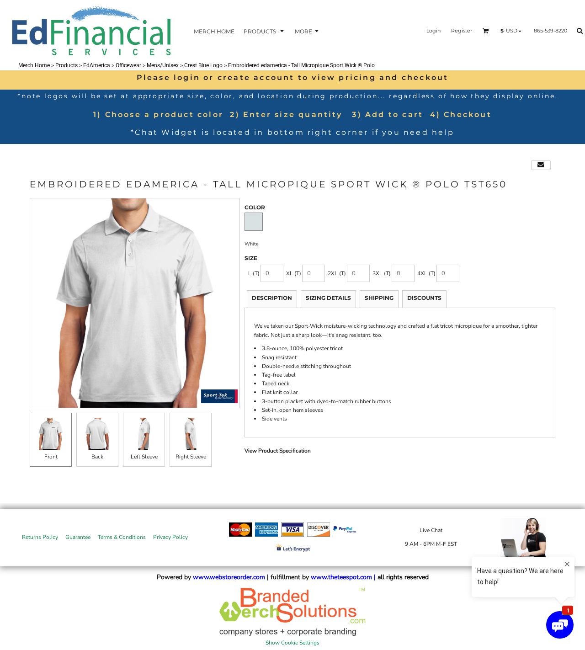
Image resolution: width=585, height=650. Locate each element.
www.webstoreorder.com (229, 577)
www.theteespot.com (341, 577)
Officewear (128, 65)
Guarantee (77, 537)
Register (461, 30)
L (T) (254, 273)
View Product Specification (278, 450)
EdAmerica (96, 65)
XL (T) (293, 273)
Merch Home (34, 65)
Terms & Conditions (122, 537)
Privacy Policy (170, 537)
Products (66, 65)
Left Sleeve (144, 456)
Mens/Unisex (163, 65)
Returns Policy (40, 537)
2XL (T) (337, 273)
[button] (264, 31)
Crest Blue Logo (203, 65)
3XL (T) (381, 273)
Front (51, 456)
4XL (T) (426, 273)
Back (97, 456)
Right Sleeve (191, 456)
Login (433, 30)
